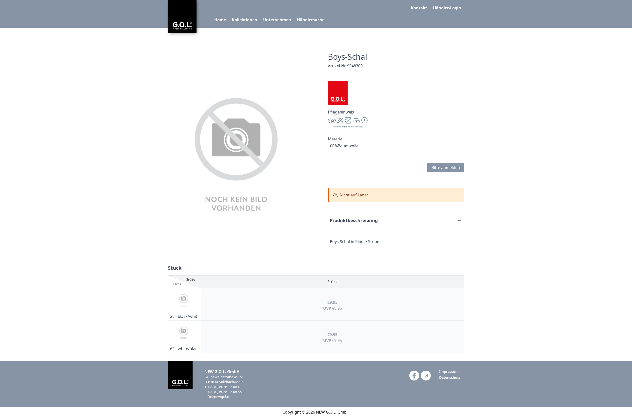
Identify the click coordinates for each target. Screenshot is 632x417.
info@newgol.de (217, 396)
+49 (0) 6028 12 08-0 (223, 386)
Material (335, 139)
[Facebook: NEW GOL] (414, 375)
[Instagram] (426, 375)
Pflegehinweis (341, 112)
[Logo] (182, 16)
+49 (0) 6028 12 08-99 (224, 391)
